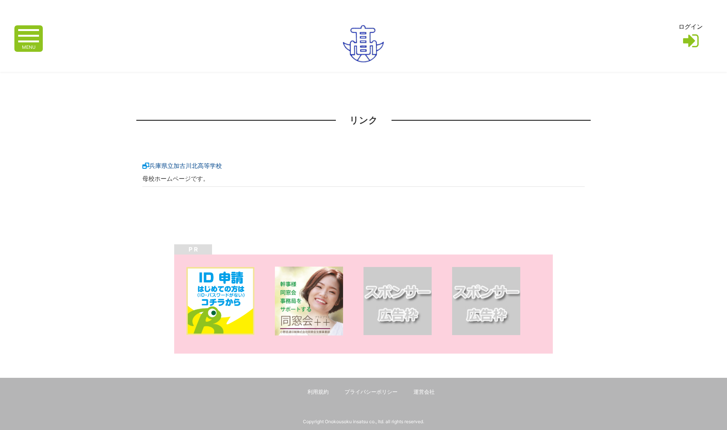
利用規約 (318, 391)
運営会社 (424, 391)
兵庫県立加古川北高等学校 (185, 165)
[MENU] (28, 35)
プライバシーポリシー (371, 391)
